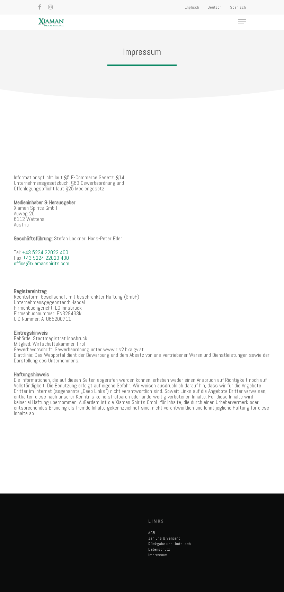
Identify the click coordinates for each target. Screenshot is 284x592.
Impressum (157, 555)
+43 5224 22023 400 (45, 252)
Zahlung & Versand (164, 538)
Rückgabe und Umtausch (169, 544)
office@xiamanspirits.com (41, 263)
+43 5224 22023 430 (46, 257)
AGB (151, 532)
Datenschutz (159, 549)
